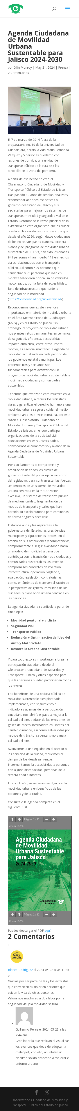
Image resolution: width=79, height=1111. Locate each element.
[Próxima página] (19, 819)
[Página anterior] (12, 819)
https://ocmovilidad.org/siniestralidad (35, 299)
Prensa (63, 67)
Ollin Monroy (23, 67)
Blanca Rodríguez (20, 970)
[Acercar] (53, 819)
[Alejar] (46, 819)
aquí (47, 930)
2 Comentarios (18, 73)
